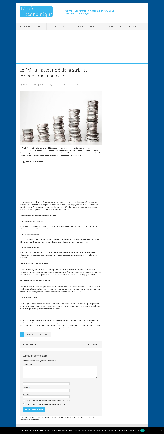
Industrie (80, 26)
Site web (26, 394)
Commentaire (28, 364)
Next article (94, 344)
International (25, 26)
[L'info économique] (37, 12)
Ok (142, 430)
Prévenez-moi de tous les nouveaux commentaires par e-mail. (48, 401)
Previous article (29, 344)
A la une (61, 85)
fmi (39, 335)
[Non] (161, 431)
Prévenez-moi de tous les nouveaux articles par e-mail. (45, 404)
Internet (65, 26)
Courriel (26, 388)
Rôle (47, 335)
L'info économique (46, 85)
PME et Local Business (129, 26)
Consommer (95, 26)
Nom (25, 381)
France (40, 26)
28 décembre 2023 (29, 85)
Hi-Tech (53, 26)
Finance (110, 26)
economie (30, 335)
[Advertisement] (82, 46)
